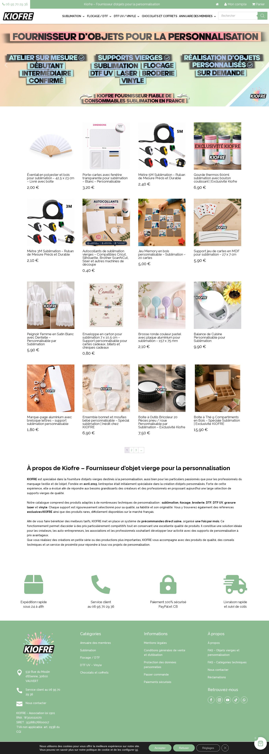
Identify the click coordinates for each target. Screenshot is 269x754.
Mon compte (237, 4)
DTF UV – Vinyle (91, 665)
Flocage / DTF (97, 16)
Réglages (208, 747)
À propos (214, 642)
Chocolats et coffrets (159, 16)
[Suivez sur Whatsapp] (244, 700)
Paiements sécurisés (157, 682)
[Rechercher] (262, 16)
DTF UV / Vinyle (125, 16)
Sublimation (71, 16)
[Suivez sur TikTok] (236, 700)
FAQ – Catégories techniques (227, 662)
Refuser (184, 747)
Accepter (160, 747)
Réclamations (217, 677)
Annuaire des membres (195, 16)
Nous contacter (218, 669)
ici (136, 749)
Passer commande (156, 674)
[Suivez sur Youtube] (227, 700)
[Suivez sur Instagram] (219, 700)
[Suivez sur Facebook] (211, 700)
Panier (260, 4)
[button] (6, 65)
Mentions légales (155, 642)
